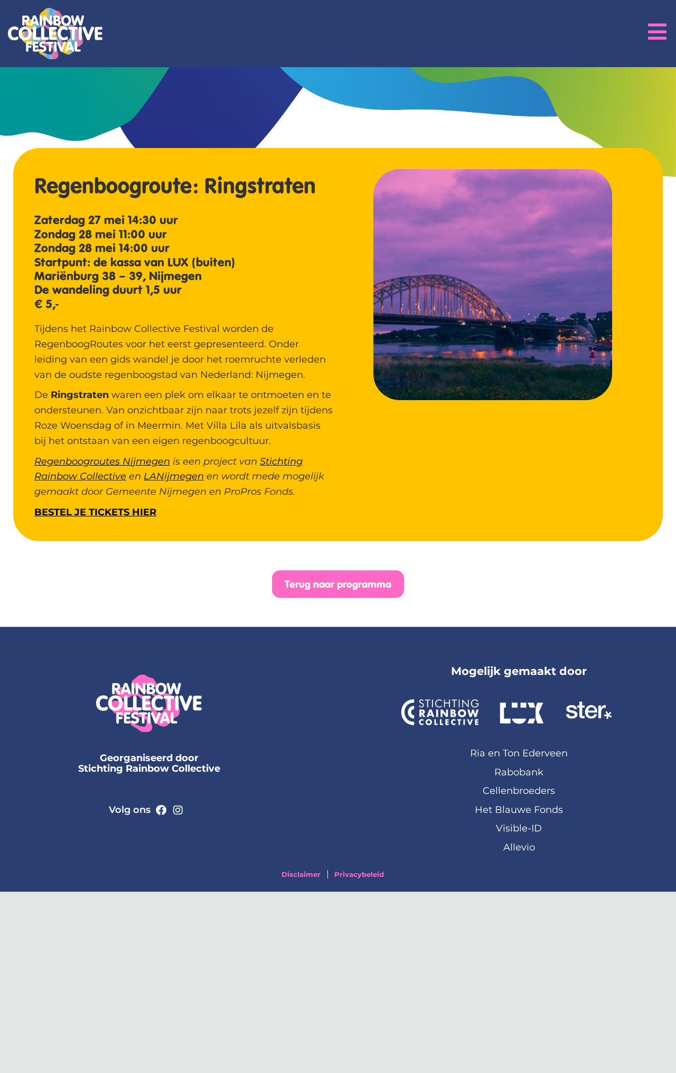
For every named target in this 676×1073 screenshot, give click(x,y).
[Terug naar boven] (660, 1057)
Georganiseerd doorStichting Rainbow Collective (149, 763)
